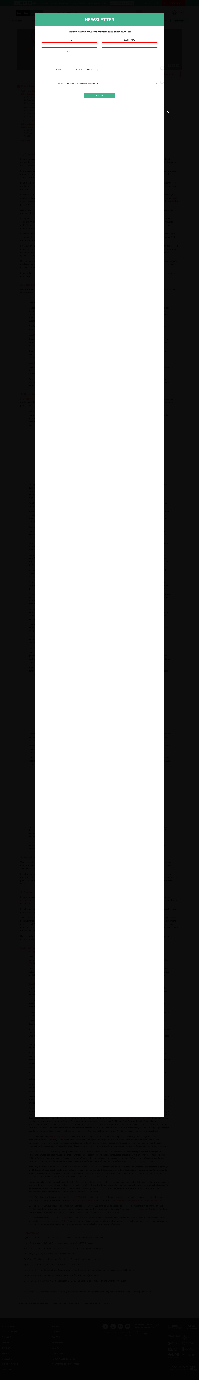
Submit (99, 95)
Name (69, 40)
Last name (129, 40)
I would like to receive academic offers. (77, 70)
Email (69, 51)
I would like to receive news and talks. (77, 83)
